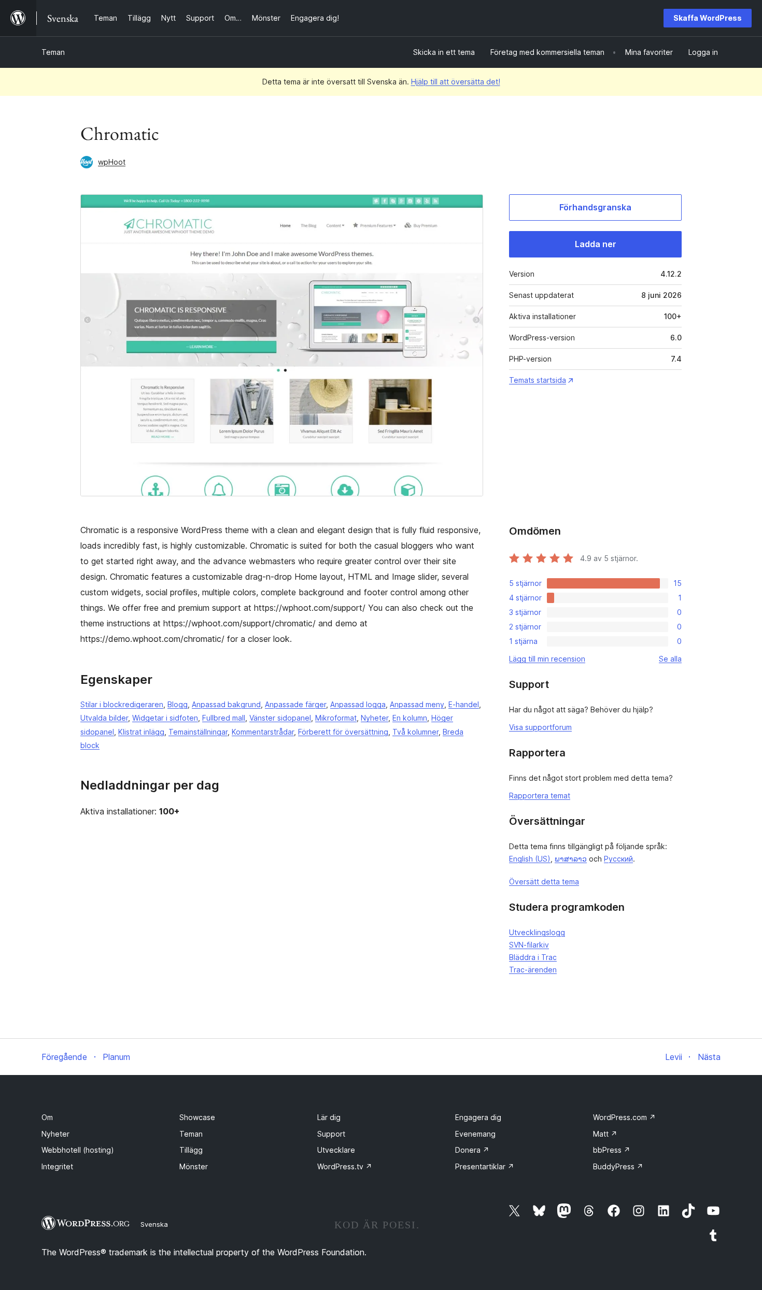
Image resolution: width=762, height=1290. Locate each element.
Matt (605, 1133)
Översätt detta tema (544, 881)
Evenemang (475, 1133)
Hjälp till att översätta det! (455, 81)
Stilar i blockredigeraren (121, 704)
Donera (472, 1149)
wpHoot (111, 161)
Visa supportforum (540, 727)
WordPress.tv (344, 1166)
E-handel (463, 704)
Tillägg (191, 1149)
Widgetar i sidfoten (165, 717)
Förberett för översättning (343, 731)
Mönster (193, 1166)
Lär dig (329, 1117)
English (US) (530, 858)
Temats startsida (537, 380)
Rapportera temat (539, 795)
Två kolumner (415, 731)
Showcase (197, 1117)
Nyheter (374, 717)
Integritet (57, 1166)
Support (331, 1133)
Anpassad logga (358, 704)
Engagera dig (478, 1117)
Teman (53, 52)
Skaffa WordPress (707, 17)
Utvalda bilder (104, 717)
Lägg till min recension (547, 658)
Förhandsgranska (595, 207)
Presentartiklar (484, 1166)
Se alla (670, 658)
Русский (618, 858)
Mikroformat (336, 717)
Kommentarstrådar (263, 731)
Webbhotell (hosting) (77, 1149)
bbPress (611, 1149)
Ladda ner (595, 244)
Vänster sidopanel (280, 717)
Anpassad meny (417, 704)
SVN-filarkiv (529, 944)
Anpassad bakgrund (226, 704)
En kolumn (409, 717)
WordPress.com (624, 1117)
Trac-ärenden (533, 969)
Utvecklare (336, 1149)
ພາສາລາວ (571, 858)
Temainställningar (198, 731)
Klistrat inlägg (141, 731)
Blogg (177, 704)
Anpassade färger (295, 704)
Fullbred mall (223, 717)
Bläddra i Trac (533, 957)
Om (47, 1117)
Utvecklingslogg (537, 932)
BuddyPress (618, 1166)
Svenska (154, 1224)
